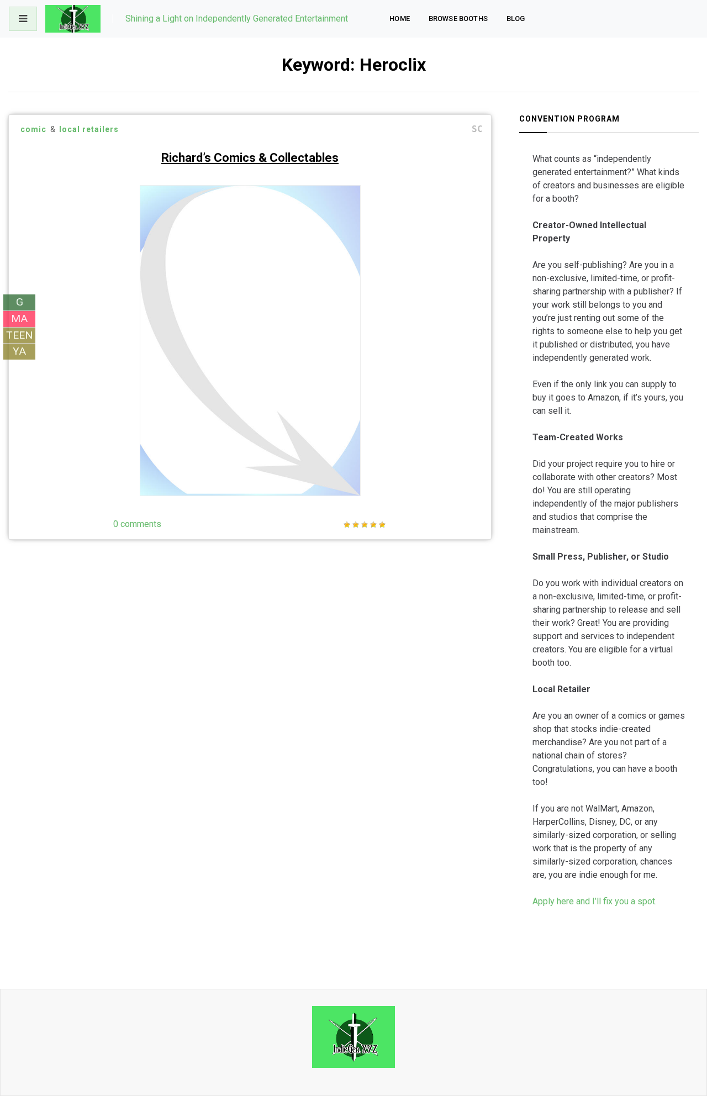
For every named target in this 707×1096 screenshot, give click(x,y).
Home (399, 18)
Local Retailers (89, 129)
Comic (33, 129)
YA (19, 351)
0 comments (137, 524)
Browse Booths (458, 18)
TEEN (19, 334)
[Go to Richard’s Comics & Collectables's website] (328, 465)
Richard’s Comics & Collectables (250, 158)
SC (477, 129)
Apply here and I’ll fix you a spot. (594, 901)
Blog (515, 18)
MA (19, 318)
